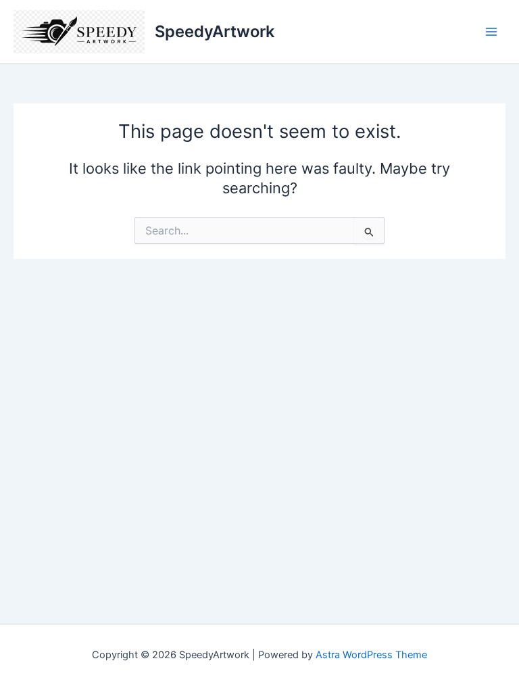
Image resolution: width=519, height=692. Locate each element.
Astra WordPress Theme (371, 655)
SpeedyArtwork (214, 31)
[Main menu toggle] (491, 32)
